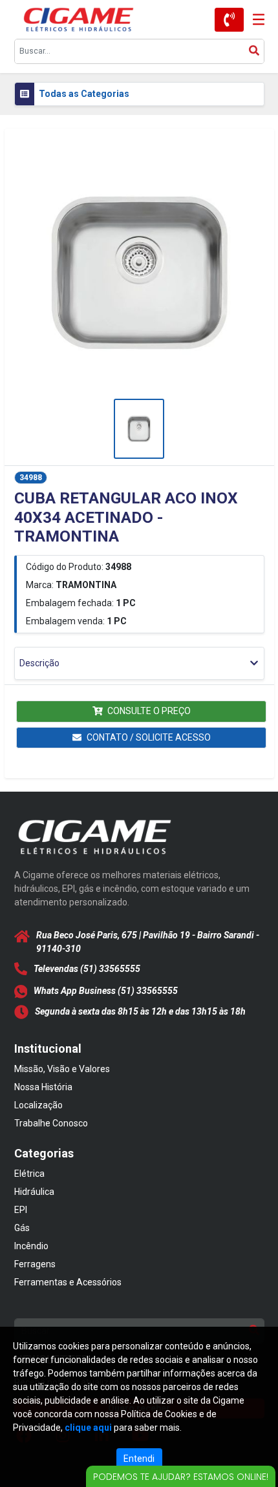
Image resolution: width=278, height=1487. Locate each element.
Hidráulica (34, 1191)
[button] (139, 272)
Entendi (139, 1458)
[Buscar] (254, 51)
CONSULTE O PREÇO (149, 711)
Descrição (39, 663)
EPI (20, 1210)
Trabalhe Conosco (51, 1123)
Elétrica (29, 1173)
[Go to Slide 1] (139, 429)
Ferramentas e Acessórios (68, 1282)
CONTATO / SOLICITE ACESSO (149, 737)
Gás (22, 1228)
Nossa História (43, 1087)
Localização (38, 1105)
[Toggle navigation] (254, 20)
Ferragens (35, 1264)
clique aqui (88, 1427)
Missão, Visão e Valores (62, 1069)
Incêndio (31, 1246)
